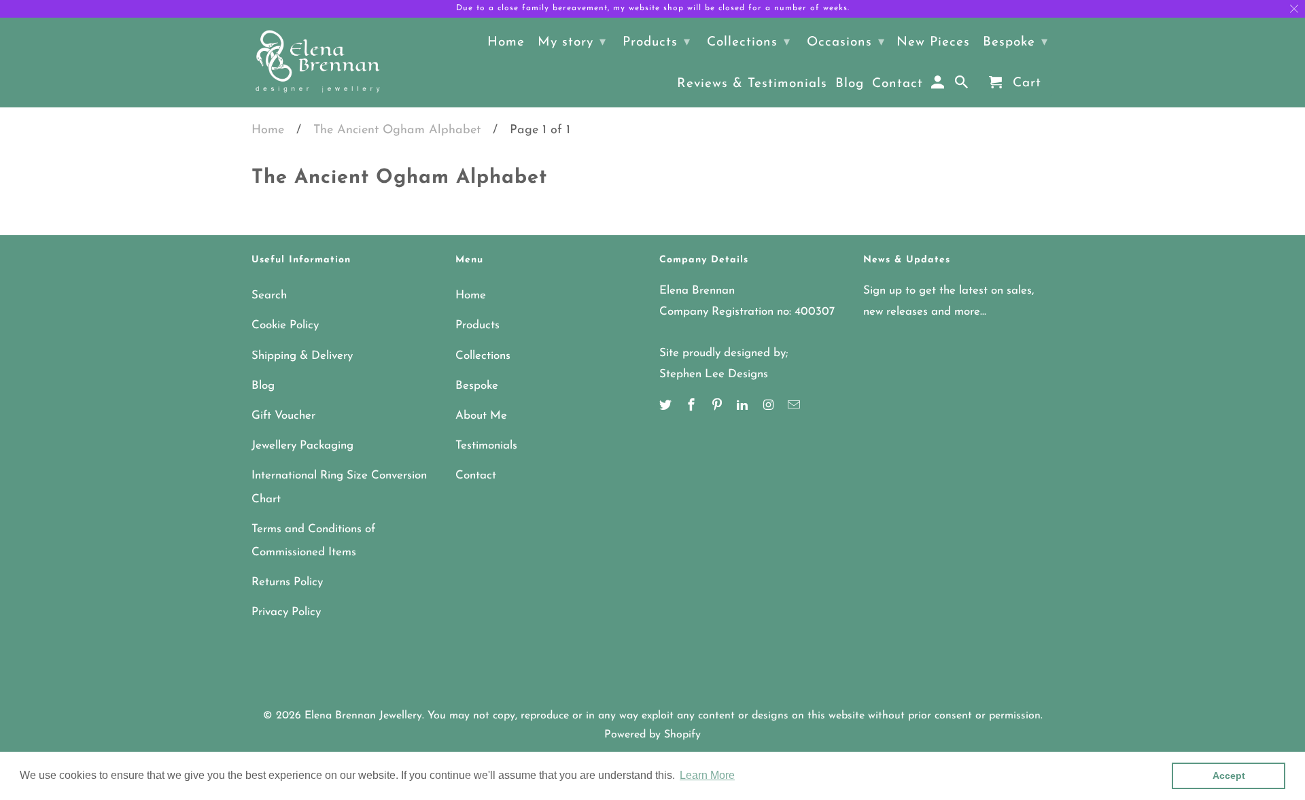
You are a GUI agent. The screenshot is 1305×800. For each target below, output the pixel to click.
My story (572, 42)
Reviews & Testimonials (752, 83)
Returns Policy (287, 582)
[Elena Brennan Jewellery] (317, 62)
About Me (481, 415)
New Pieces (933, 42)
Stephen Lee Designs (713, 374)
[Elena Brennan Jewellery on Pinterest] (718, 406)
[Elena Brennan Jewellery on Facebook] (692, 406)
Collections (482, 356)
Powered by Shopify (652, 734)
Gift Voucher (283, 415)
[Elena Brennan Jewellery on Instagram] (769, 406)
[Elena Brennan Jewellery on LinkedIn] (743, 406)
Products (477, 325)
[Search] (963, 86)
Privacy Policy (286, 612)
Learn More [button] (707, 775)
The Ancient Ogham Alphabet (397, 130)
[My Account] (939, 86)
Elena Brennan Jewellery (363, 715)
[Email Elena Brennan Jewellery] (795, 406)
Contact (475, 475)
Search (269, 295)
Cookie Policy (285, 325)
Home (267, 130)
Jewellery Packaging (302, 445)
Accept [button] (1229, 775)
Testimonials (486, 445)
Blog (263, 386)
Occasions (846, 42)
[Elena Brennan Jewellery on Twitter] (666, 406)
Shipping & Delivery (302, 356)
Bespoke (476, 386)
